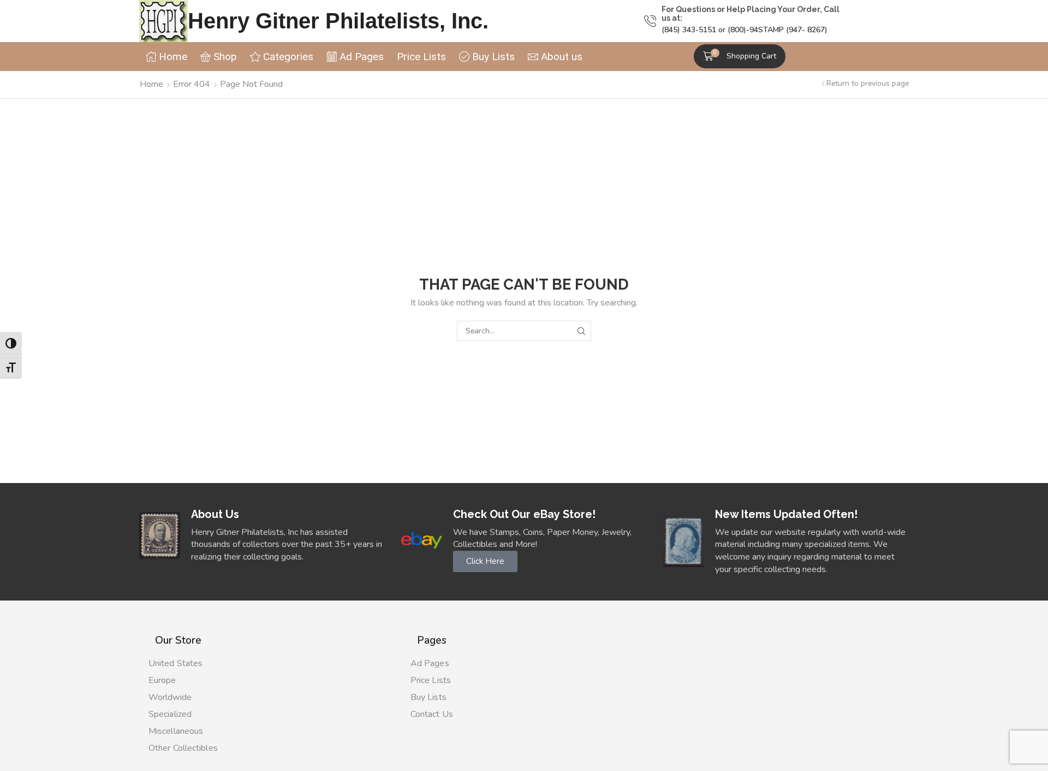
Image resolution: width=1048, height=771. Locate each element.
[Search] (581, 331)
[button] (739, 56)
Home (151, 84)
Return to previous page (867, 83)
